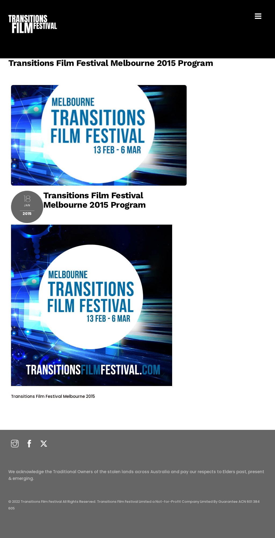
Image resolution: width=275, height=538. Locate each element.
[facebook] (29, 444)
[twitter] (43, 444)
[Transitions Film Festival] (32, 36)
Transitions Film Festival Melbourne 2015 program (110, 63)
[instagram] (14, 444)
